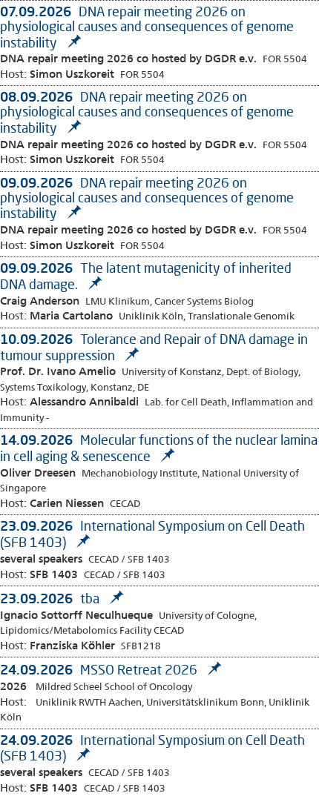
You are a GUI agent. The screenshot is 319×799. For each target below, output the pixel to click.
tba (51, 598)
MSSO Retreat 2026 (100, 669)
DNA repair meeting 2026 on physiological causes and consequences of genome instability (147, 26)
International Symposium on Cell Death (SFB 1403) (152, 748)
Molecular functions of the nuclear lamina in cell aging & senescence (159, 447)
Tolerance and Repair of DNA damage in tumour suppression (154, 347)
